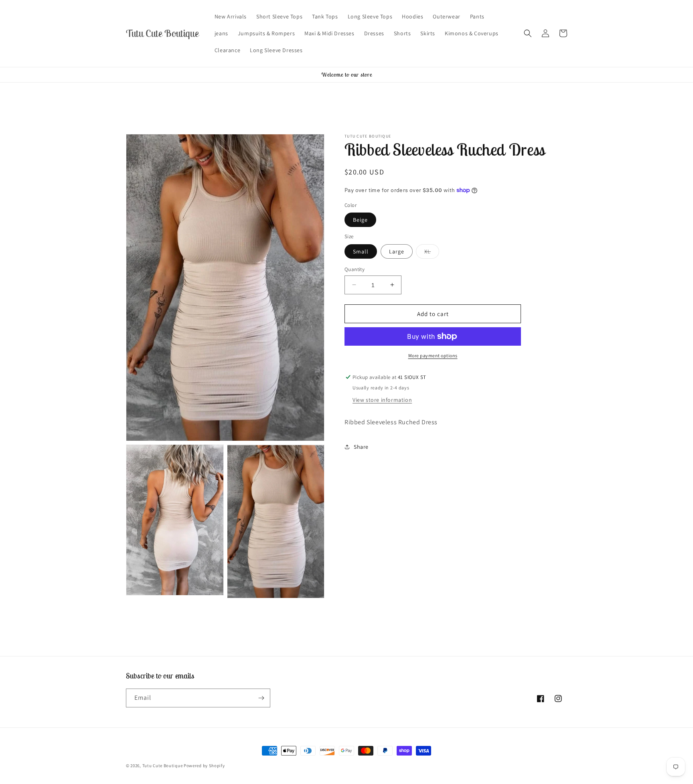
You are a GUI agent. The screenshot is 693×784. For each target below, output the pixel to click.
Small (361, 251)
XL (431, 252)
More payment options (433, 355)
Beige (360, 219)
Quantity (354, 268)
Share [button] (361, 446)
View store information (382, 399)
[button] (528, 33)
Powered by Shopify (204, 765)
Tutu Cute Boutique (162, 765)
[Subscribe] (261, 698)
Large (396, 251)
